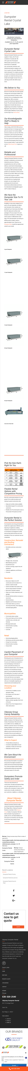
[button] (3, 1047)
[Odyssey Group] (14, 1039)
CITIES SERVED (5, 982)
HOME (3, 971)
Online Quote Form (12, 144)
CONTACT (4, 986)
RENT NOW (4, 975)
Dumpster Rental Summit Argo (9, 882)
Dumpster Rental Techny (9, 874)
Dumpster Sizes (8, 224)
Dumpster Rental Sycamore (10, 878)
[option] (14, 1046)
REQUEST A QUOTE (6, 979)
